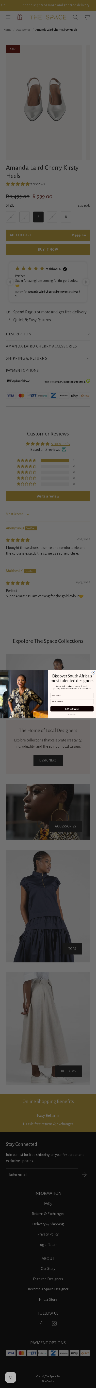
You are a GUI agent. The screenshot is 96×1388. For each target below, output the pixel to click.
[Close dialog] (93, 672)
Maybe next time (72, 714)
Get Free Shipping (72, 709)
